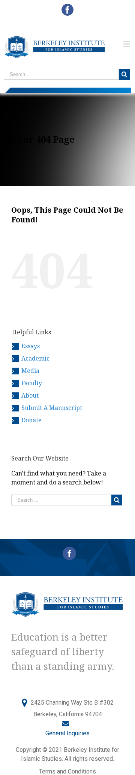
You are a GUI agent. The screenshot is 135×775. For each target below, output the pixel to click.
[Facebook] (69, 553)
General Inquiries (67, 733)
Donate (31, 420)
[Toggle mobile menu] (127, 44)
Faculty (31, 383)
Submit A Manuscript (51, 407)
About (30, 395)
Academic (35, 358)
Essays (30, 346)
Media (30, 370)
